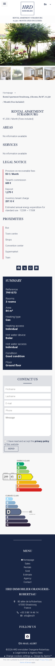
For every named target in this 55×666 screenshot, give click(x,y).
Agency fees (36, 652)
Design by (42, 656)
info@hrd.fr (29, 615)
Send (11, 449)
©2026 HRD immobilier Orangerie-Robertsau (27, 649)
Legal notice (21, 652)
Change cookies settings (18, 656)
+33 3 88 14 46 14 (29, 612)
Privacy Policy (44, 660)
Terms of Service (25, 662)
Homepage (27, 8)
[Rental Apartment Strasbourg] (27, 44)
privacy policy (42, 441)
